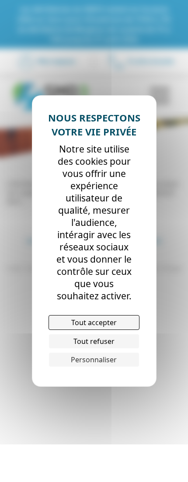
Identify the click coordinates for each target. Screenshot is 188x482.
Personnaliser (94, 359)
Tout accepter (94, 322)
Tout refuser (94, 341)
